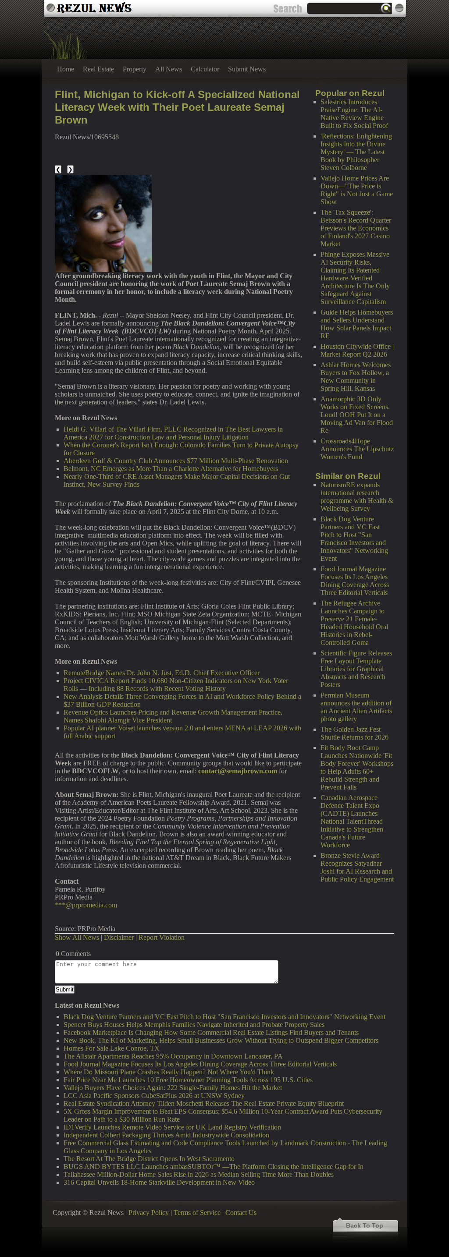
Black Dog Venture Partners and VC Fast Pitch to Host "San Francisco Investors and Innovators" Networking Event (354, 538)
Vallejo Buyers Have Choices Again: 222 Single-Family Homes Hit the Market (173, 1087)
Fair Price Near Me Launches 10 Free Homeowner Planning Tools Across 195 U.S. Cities (188, 1079)
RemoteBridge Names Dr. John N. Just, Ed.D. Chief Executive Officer (162, 672)
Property (134, 69)
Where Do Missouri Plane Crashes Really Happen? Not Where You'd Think (169, 1072)
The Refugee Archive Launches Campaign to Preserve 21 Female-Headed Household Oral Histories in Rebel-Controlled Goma (354, 622)
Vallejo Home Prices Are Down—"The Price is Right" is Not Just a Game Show (357, 189)
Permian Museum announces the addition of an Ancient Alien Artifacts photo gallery (356, 706)
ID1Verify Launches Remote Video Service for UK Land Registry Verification (172, 1127)
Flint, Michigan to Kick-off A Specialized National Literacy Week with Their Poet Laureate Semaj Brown (177, 107)
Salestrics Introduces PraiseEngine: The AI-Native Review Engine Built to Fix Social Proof (354, 113)
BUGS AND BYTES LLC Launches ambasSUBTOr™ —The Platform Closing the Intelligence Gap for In (213, 1166)
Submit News (247, 69)
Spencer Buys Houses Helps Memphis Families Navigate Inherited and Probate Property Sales (194, 1024)
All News (168, 69)
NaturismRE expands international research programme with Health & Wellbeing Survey (357, 496)
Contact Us (241, 1212)
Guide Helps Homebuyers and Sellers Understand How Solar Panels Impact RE (357, 324)
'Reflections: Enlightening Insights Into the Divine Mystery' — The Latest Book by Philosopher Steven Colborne (356, 151)
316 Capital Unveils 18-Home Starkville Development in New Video (159, 1182)
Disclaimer (119, 937)
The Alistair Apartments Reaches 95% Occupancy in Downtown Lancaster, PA (173, 1056)
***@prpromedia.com (86, 905)
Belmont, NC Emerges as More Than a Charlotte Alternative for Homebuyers (171, 468)
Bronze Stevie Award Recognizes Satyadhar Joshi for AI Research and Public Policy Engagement (357, 867)
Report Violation (162, 937)
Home (65, 69)
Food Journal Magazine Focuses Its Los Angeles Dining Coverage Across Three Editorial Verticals (355, 580)
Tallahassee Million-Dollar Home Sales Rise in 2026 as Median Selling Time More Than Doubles (199, 1174)
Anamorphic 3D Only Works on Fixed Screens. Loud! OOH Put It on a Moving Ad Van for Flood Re (357, 414)
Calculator (205, 69)
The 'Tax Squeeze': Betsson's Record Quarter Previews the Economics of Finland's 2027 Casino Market (356, 228)
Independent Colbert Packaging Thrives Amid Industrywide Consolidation (166, 1135)
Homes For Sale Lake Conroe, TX (112, 1048)
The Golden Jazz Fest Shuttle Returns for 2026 (354, 733)
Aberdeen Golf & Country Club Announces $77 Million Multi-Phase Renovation (176, 460)
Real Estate (98, 69)
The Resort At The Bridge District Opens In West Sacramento (149, 1158)
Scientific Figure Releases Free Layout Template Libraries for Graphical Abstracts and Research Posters (356, 668)
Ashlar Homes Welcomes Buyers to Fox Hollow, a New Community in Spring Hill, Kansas (356, 376)
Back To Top (364, 1225)
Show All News (77, 937)
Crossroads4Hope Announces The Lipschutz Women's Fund (357, 448)
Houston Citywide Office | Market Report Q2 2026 (357, 350)
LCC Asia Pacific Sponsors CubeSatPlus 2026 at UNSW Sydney (154, 1095)
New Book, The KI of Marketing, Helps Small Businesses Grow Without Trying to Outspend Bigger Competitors (221, 1040)
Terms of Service (197, 1212)
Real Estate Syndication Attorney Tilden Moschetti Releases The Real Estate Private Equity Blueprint (204, 1103)
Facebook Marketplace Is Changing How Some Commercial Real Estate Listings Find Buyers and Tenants (211, 1032)
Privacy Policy (148, 1212)
